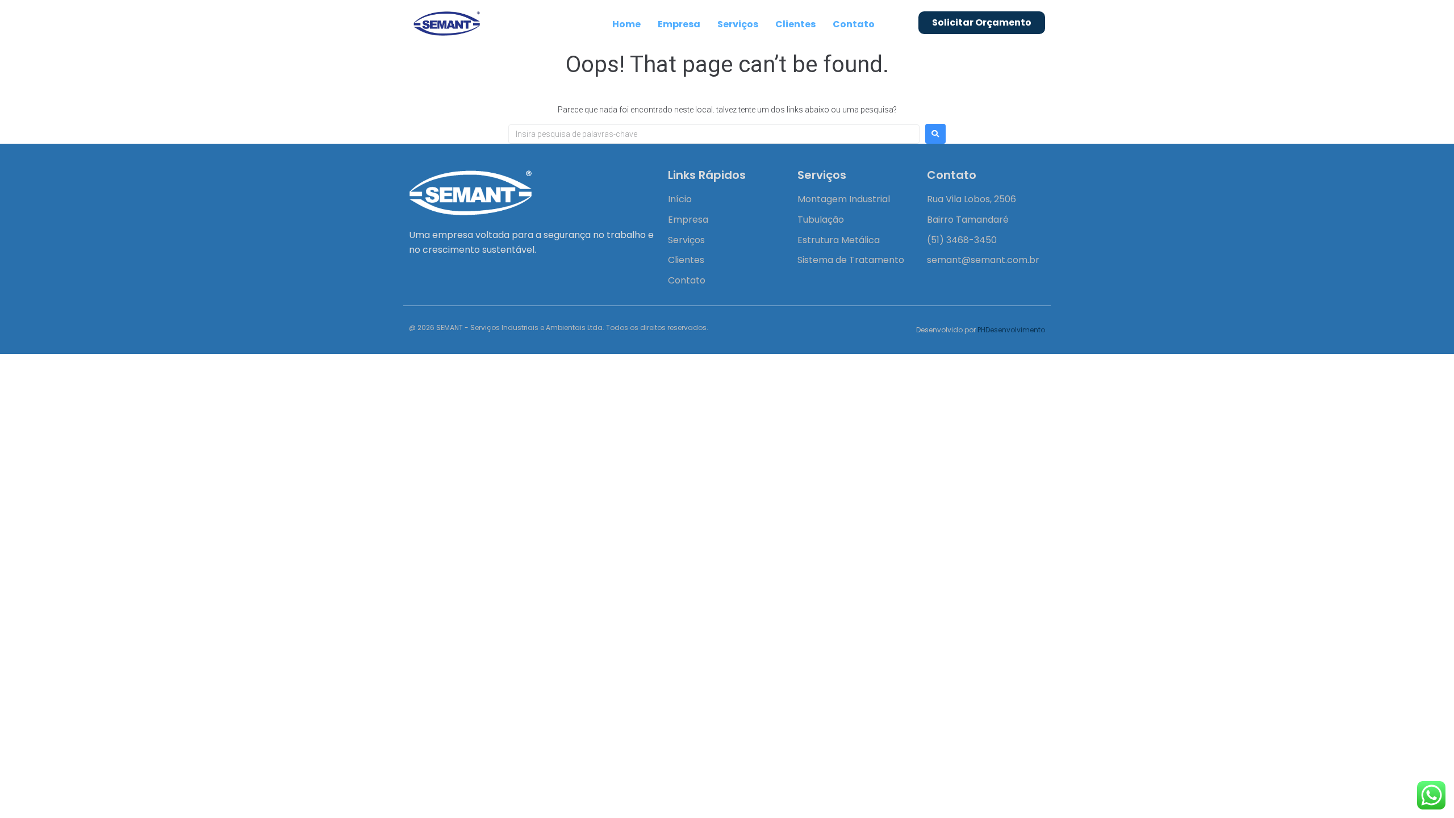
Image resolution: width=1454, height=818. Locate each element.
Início (680, 199)
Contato (854, 24)
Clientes (795, 24)
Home (626, 24)
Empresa (679, 24)
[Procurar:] (714, 134)
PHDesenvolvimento (1011, 330)
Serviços (737, 24)
